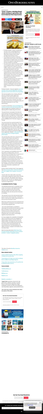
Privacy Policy (30, 405)
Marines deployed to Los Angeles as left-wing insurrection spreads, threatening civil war (35, 140)
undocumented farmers (18, 286)
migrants (11, 286)
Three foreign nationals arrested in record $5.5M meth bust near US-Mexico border (35, 125)
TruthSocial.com (5, 271)
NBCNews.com (5, 273)
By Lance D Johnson (35, 137)
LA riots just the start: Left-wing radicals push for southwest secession (34, 110)
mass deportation (5, 286)
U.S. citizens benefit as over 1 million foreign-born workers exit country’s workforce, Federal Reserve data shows (35, 99)
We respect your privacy (15, 402)
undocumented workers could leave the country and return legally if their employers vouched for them (12, 171)
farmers (3, 284)
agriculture (10, 281)
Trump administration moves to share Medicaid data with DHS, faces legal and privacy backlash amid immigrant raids (35, 53)
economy (18, 282)
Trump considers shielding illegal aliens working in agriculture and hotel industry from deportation (35, 70)
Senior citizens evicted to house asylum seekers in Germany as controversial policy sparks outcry (35, 47)
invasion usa (9, 285)
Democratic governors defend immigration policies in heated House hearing (34, 87)
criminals (9, 282)
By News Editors (35, 122)
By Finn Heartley (35, 112)
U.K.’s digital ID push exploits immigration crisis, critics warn (34, 130)
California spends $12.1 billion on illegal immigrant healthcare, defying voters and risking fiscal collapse (34, 65)
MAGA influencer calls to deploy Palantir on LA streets (34, 115)
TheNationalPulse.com (6, 268)
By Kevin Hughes (35, 61)
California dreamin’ (32, 150)
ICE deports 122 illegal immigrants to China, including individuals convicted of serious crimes (35, 105)
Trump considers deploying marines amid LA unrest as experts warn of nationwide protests (35, 145)
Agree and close (32, 407)
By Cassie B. (34, 67)
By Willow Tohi (34, 49)
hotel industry (8, 284)
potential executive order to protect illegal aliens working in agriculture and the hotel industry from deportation (12, 90)
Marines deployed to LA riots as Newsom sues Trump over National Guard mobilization (35, 135)
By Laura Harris (35, 90)
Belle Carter (10, 16)
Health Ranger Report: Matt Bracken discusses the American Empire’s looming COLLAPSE (34, 59)
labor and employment (17, 285)
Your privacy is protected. (29, 37)
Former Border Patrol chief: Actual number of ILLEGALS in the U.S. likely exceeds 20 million (35, 82)
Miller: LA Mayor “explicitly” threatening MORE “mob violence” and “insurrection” (35, 120)
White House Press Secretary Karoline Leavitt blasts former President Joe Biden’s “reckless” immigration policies (12, 231)
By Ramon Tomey (35, 79)
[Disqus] (13, 349)
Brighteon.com (5, 275)
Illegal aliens (14, 284)
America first (15, 281)
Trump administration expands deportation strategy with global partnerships (12, 133)
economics (13, 282)
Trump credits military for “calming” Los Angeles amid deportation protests (34, 93)
